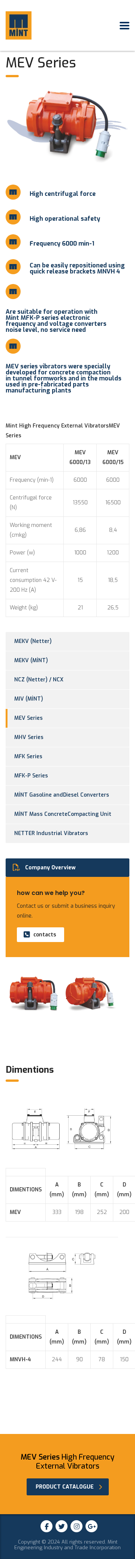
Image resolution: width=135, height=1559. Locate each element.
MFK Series (28, 756)
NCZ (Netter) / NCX (38, 679)
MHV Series (29, 737)
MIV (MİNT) (28, 698)
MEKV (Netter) (33, 641)
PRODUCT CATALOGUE (65, 1486)
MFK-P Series (31, 775)
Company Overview (50, 867)
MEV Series (28, 718)
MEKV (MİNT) (31, 660)
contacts (44, 934)
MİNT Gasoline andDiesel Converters (61, 795)
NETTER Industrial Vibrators (51, 833)
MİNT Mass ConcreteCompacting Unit (62, 814)
